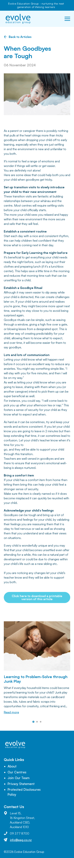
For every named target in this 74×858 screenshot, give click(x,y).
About (12, 766)
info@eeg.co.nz (21, 840)
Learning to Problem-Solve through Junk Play (36, 679)
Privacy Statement (21, 784)
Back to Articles (20, 37)
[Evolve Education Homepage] (18, 19)
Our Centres (17, 772)
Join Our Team (18, 778)
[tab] (33, 722)
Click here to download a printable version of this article (37, 597)
